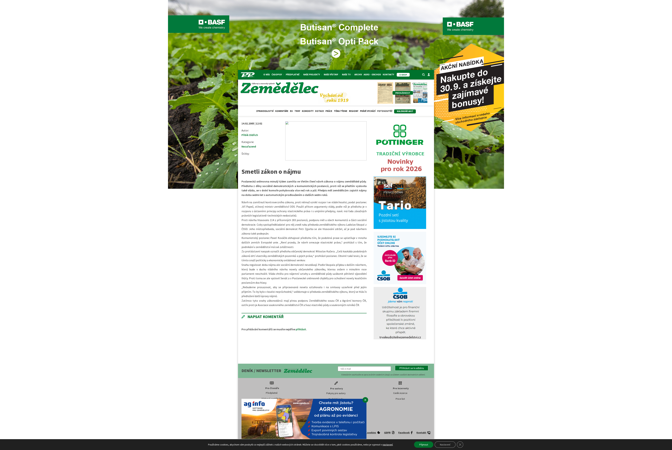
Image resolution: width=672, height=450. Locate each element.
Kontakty (388, 74)
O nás (266, 74)
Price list (400, 398)
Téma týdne (340, 111)
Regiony (353, 111)
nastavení (388, 444)
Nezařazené (248, 146)
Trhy (297, 111)
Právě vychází (368, 111)
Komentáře (281, 111)
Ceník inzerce (400, 393)
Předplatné (272, 392)
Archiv (358, 74)
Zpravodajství (265, 111)
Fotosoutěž (384, 111)
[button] (411, 368)
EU (291, 111)
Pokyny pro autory (336, 393)
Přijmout (423, 444)
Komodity (307, 111)
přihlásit (301, 329)
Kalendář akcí (405, 111)
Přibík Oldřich (249, 135)
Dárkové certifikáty (272, 398)
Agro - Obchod (372, 74)
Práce (329, 111)
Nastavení (445, 444)
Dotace (319, 111)
